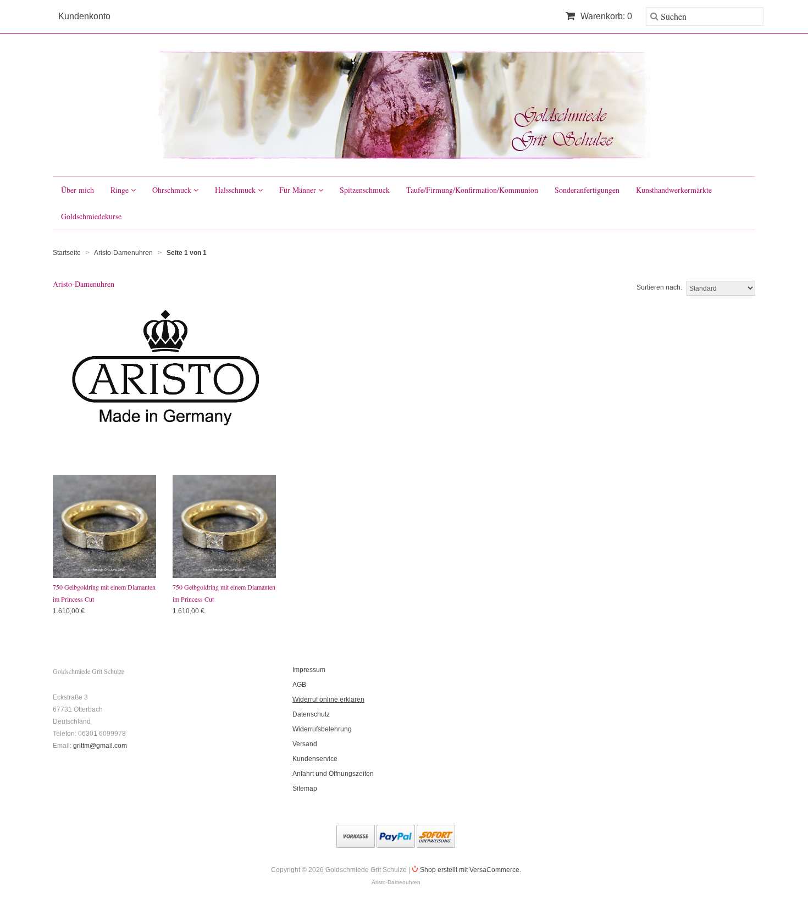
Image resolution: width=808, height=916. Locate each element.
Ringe (120, 190)
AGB (299, 685)
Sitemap (304, 788)
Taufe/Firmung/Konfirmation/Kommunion (472, 190)
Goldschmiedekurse (91, 216)
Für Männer (298, 190)
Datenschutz (311, 714)
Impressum (308, 670)
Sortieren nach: (659, 287)
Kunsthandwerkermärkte (674, 190)
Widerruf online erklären (328, 699)
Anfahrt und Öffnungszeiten (333, 774)
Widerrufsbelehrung (322, 729)
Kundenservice (314, 759)
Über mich (77, 190)
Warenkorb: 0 (605, 16)
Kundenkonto (84, 16)
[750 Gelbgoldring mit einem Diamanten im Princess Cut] (104, 526)
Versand (304, 744)
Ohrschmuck (172, 190)
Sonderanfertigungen (587, 190)
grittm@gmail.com (100, 746)
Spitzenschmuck (365, 190)
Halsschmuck (236, 190)
